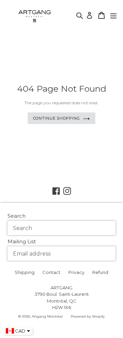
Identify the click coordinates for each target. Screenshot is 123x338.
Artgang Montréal (47, 316)
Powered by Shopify (88, 316)
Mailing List (22, 241)
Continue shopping (56, 118)
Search (17, 216)
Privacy (76, 272)
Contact (51, 272)
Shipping (25, 272)
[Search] (80, 14)
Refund (100, 272)
